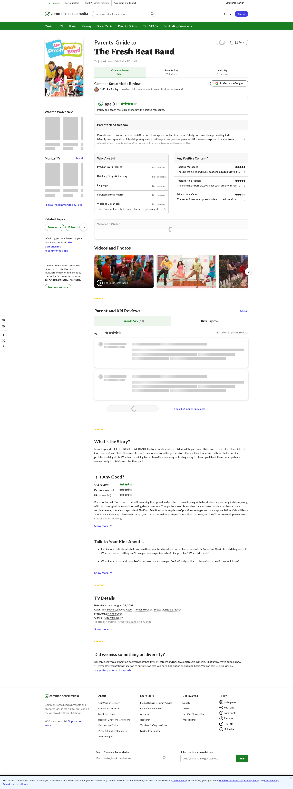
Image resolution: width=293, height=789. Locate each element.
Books (72, 26)
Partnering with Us (108, 725)
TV (61, 26)
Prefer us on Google (231, 83)
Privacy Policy (251, 780)
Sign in (227, 14)
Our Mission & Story (109, 702)
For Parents (54, 3)
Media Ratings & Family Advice (156, 702)
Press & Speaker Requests (112, 730)
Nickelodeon (106, 61)
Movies (49, 26)
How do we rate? (173, 89)
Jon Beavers (109, 609)
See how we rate (58, 287)
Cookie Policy (179, 780)
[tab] (120, 72)
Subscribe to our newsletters (196, 752)
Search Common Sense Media (112, 752)
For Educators (72, 3)
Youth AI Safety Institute (97, 3)
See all (244, 310)
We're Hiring (189, 719)
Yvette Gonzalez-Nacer (167, 609)
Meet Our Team (106, 714)
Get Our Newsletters (193, 714)
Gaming (86, 26)
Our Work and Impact (125, 3)
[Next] (248, 271)
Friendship (110, 621)
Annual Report (106, 736)
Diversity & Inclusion (109, 708)
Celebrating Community (178, 26)
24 (108, 495)
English (240, 2)
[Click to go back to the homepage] (66, 14)
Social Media (104, 26)
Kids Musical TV (122, 61)
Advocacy (145, 714)
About (102, 695)
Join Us (186, 708)
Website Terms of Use (231, 780)
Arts (120, 621)
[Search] (164, 758)
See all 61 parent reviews (189, 408)
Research (145, 719)
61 (112, 490)
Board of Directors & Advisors (114, 719)
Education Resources (151, 708)
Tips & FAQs (150, 26)
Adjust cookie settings (15, 784)
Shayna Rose (124, 609)
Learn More (147, 695)
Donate (186, 702)
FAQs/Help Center (150, 730)
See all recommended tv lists (64, 204)
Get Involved (190, 695)
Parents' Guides (127, 26)
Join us (241, 13)
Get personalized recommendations (59, 246)
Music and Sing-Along (137, 621)
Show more (101, 525)
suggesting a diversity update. (113, 669)
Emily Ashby (111, 89)
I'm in (242, 758)
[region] (146, 782)
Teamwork (54, 227)
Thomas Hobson (142, 609)
